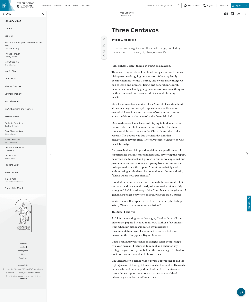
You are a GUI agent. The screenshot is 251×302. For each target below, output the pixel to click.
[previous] (50, 154)
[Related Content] (239, 14)
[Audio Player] (241, 292)
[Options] (245, 14)
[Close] (104, 39)
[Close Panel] (43, 13)
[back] (3, 13)
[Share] (104, 56)
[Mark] (104, 45)
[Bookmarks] (232, 14)
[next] (247, 154)
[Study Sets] (226, 14)
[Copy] (104, 51)
